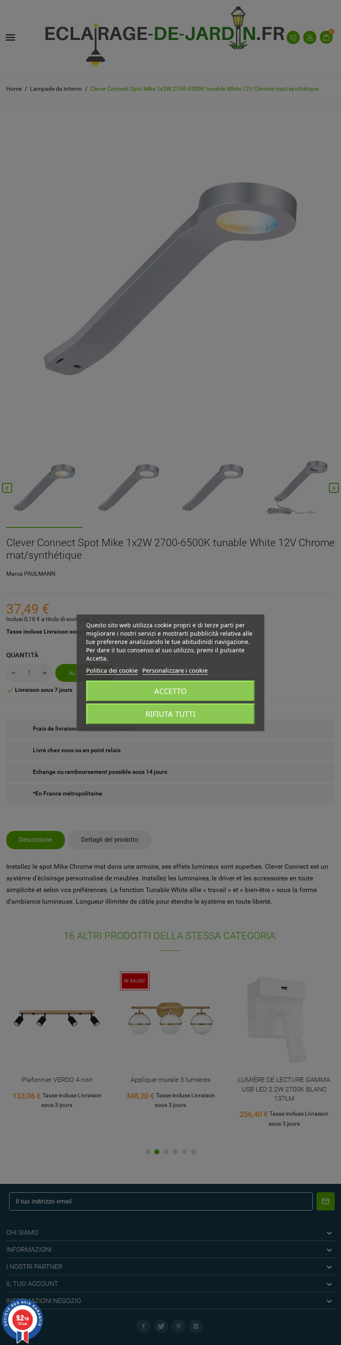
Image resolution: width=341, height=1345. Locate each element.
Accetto (170, 691)
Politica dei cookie (112, 670)
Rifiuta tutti (170, 714)
